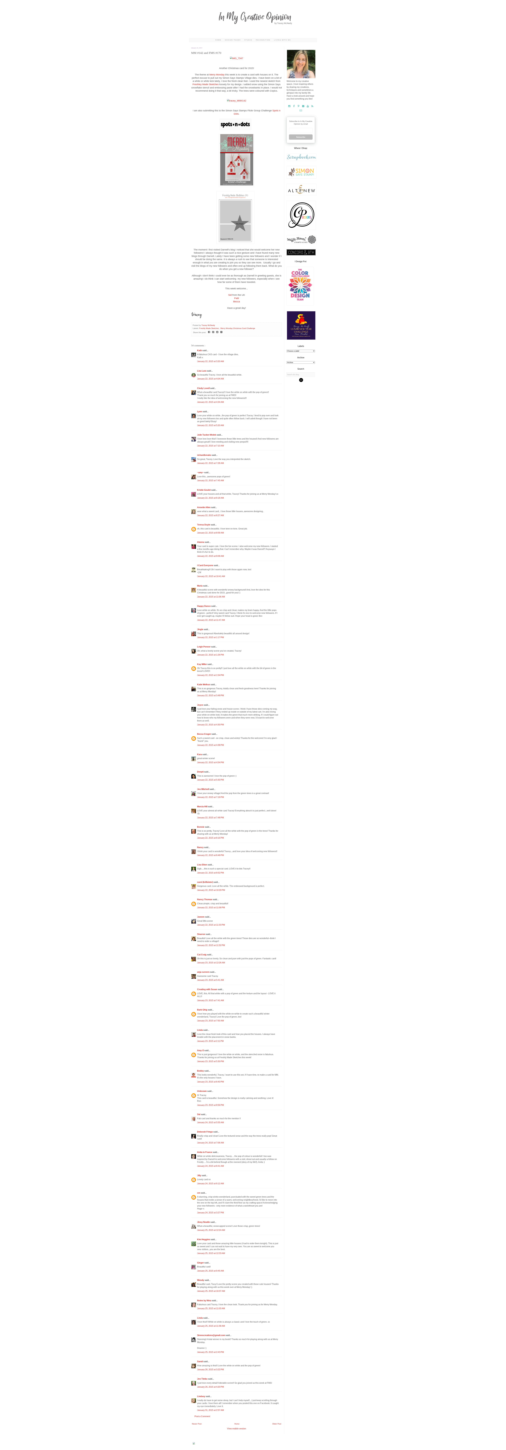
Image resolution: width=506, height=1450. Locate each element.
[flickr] (303, 106)
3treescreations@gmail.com (211, 1335)
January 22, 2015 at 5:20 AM (210, 425)
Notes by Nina (204, 1300)
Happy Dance (204, 606)
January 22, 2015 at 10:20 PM (211, 890)
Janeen (201, 917)
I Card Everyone (205, 565)
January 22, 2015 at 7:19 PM (210, 797)
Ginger (200, 1263)
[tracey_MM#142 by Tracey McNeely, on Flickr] (236, 100)
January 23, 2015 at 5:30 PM (210, 1061)
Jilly (199, 1175)
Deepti (200, 772)
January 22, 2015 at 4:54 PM (210, 762)
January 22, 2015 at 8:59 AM (210, 533)
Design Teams (233, 40)
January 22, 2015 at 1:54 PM (210, 675)
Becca (236, 301)
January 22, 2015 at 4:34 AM (210, 402)
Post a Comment (202, 1416)
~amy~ (200, 472)
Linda (200, 1030)
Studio (248, 40)
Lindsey (201, 1396)
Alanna (201, 542)
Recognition (263, 40)
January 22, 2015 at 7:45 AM (210, 480)
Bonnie (201, 827)
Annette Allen (204, 507)
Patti (236, 298)
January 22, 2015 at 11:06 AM (211, 597)
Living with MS (282, 40)
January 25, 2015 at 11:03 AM (211, 1308)
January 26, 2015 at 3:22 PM (210, 1369)
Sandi (200, 1361)
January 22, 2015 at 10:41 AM (211, 576)
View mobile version (236, 1428)
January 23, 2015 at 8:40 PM (210, 1082)
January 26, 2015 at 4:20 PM (210, 1387)
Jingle (200, 629)
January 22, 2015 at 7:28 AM (210, 463)
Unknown (202, 1091)
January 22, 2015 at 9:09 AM (210, 556)
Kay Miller (202, 664)
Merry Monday (217, 74)
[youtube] (308, 106)
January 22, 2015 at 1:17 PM (210, 637)
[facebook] (294, 106)
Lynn (200, 411)
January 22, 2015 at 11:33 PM (211, 925)
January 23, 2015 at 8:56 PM (210, 1105)
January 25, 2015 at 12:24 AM (211, 1230)
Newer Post (196, 1424)
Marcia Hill (202, 806)
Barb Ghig (202, 1010)
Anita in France (205, 1152)
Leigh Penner (204, 647)
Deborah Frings (205, 1132)
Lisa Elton (202, 865)
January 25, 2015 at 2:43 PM (210, 1352)
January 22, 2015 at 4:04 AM (210, 379)
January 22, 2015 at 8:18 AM (210, 498)
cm (199, 1193)
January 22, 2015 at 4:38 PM (210, 745)
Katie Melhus (204, 684)
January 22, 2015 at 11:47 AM (211, 620)
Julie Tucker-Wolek (207, 435)
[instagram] (289, 106)
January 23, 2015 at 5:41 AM (210, 980)
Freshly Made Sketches (209, 328)
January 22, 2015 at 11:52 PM (211, 945)
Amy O (200, 1050)
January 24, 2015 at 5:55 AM (210, 1122)
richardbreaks (204, 455)
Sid (230, 295)
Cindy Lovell (203, 388)
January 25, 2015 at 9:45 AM (210, 1271)
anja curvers (203, 972)
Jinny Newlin (203, 1222)
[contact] (301, 110)
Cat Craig (202, 955)
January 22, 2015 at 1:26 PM (210, 655)
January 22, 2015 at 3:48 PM (210, 695)
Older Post (276, 1424)
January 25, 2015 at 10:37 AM (211, 1291)
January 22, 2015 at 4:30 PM (210, 725)
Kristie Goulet (204, 490)
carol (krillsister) (205, 882)
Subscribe (300, 137)
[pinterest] (298, 106)
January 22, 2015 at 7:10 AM (210, 446)
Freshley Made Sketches (206, 84)
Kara (199, 754)
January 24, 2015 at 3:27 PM (210, 1212)
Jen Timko (202, 1379)
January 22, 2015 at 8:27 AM (210, 515)
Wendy (201, 1280)
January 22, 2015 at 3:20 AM (210, 361)
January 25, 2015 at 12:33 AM (211, 1253)
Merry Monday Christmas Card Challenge (237, 328)
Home (218, 40)
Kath (199, 350)
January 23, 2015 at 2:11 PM (210, 1041)
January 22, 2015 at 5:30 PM (210, 780)
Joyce (200, 705)
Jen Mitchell (203, 789)
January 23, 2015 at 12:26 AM (211, 963)
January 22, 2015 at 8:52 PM (210, 873)
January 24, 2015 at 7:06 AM (210, 1143)
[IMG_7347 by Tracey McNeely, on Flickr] (236, 58)
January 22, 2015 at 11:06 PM (211, 907)
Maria (200, 586)
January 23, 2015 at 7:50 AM (210, 1021)
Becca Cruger (204, 734)
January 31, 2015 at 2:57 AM (210, 1410)
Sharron (201, 934)
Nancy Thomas (205, 899)
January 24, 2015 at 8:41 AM (210, 1166)
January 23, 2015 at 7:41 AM (210, 1000)
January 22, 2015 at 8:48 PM (210, 855)
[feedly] (312, 106)
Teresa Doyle (204, 525)
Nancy (200, 847)
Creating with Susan (207, 989)
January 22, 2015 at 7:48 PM (210, 817)
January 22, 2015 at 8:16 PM (210, 838)
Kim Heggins (204, 1239)
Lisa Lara (202, 371)
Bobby (200, 1071)
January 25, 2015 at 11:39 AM (211, 1326)
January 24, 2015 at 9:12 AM (210, 1183)
